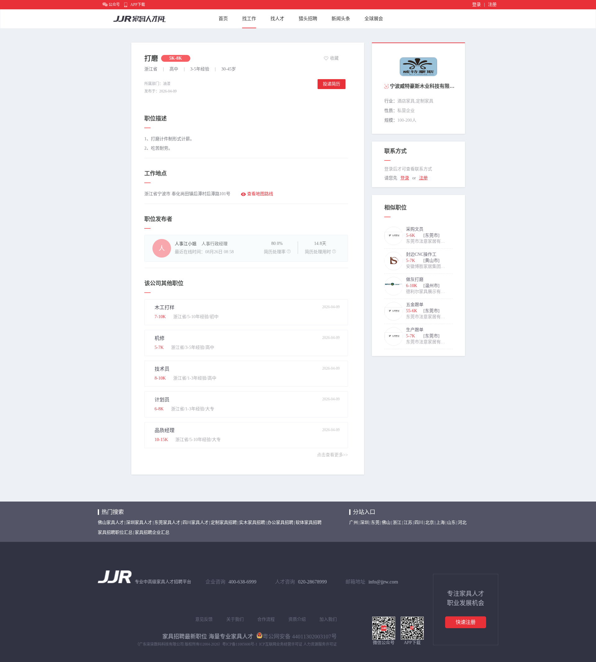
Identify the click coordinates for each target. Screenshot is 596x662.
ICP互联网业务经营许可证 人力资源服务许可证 (298, 644)
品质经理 (164, 430)
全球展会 (373, 18)
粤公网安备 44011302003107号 (300, 635)
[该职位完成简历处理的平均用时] (334, 251)
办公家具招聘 (280, 522)
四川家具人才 (196, 522)
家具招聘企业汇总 (152, 532)
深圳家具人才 (139, 522)
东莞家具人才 (167, 522)
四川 (418, 522)
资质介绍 (297, 619)
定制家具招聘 (224, 522)
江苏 (408, 522)
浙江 (397, 522)
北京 (429, 522)
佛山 (386, 522)
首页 (223, 18)
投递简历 (331, 84)
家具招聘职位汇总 (115, 532)
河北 (462, 522)
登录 (476, 4)
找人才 (277, 18)
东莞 (375, 522)
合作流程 (266, 619)
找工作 (249, 18)
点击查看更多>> (332, 455)
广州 (353, 522)
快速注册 (466, 622)
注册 (492, 4)
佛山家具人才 (111, 522)
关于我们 (235, 619)
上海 (440, 522)
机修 (160, 338)
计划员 (162, 399)
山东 (451, 522)
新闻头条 (341, 18)
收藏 (334, 58)
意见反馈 (204, 619)
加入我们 (328, 619)
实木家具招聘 (252, 522)
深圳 (364, 522)
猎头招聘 (308, 18)
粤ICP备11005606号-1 (239, 644)
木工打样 (164, 307)
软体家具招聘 (309, 522)
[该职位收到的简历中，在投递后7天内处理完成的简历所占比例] (289, 251)
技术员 (162, 369)
